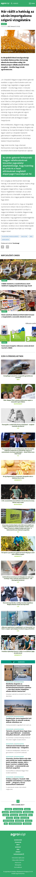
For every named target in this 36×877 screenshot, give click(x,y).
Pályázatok (28, 820)
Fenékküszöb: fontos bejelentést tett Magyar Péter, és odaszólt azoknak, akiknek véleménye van (18, 720)
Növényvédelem (19, 820)
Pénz (6, 823)
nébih (31, 236)
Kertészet (9, 818)
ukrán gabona (5, 239)
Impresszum (18, 862)
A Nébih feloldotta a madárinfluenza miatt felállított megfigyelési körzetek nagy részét (16, 285)
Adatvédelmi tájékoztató (18, 858)
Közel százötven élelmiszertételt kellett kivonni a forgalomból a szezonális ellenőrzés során (17, 316)
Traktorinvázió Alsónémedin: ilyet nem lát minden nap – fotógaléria (17, 747)
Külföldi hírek (24, 818)
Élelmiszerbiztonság (15, 812)
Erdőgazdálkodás (28, 812)
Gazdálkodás (23, 815)
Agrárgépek (8, 809)
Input (30, 815)
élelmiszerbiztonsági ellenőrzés (10, 236)
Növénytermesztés (8, 820)
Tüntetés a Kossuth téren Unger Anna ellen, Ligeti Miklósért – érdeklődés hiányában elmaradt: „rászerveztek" (18, 733)
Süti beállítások (18, 867)
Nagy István (24, 236)
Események (5, 815)
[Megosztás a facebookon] (2, 246)
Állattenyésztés (18, 809)
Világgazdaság (18, 854)
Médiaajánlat (18, 865)
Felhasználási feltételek (18, 860)
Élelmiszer (5, 812)
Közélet (17, 818)
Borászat (27, 809)
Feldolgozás (14, 815)
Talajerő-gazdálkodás (15, 823)
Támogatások (27, 823)
